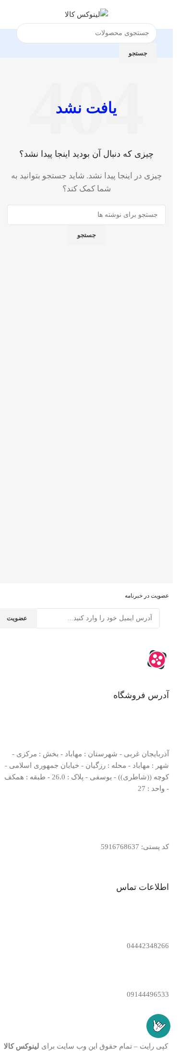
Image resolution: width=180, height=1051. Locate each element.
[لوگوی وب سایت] (86, 13)
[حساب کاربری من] (11, 14)
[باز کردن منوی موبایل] (161, 14)
